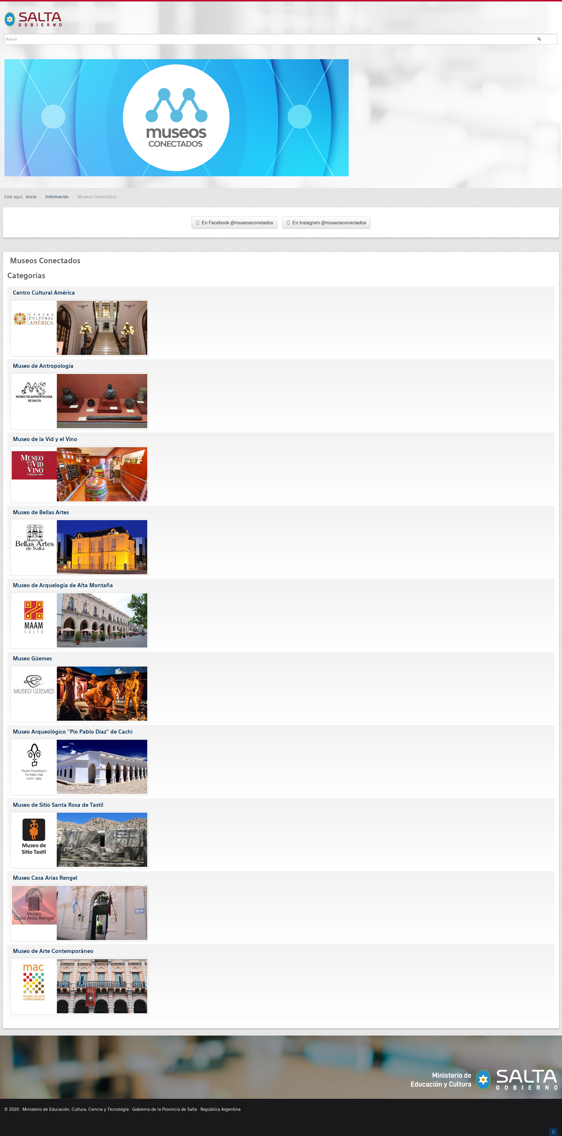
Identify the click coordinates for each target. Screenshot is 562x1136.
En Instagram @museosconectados (328, 222)
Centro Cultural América (44, 293)
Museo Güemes (32, 658)
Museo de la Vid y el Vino (45, 439)
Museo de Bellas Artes (41, 512)
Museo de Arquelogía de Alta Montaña (63, 585)
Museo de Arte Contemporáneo (53, 951)
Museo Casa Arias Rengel (45, 878)
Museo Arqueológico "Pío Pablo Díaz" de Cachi (73, 732)
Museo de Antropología (43, 366)
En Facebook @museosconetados (236, 222)
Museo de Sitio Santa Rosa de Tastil (58, 805)
